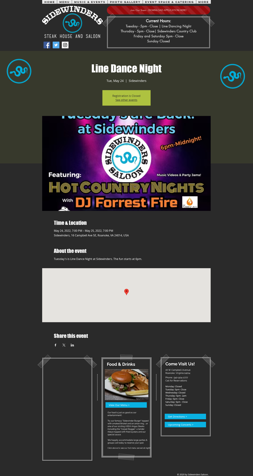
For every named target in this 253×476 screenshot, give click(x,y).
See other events (126, 100)
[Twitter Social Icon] (56, 45)
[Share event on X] (64, 345)
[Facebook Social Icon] (47, 45)
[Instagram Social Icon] (65, 45)
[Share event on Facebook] (55, 345)
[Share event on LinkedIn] (72, 345)
